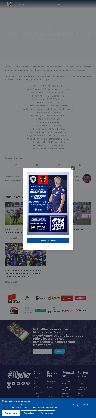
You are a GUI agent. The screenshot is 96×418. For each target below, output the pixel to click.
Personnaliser (47, 413)
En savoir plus (51, 407)
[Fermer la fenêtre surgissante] (73, 168)
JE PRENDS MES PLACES (48, 240)
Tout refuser (29, 413)
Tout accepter (11, 413)
